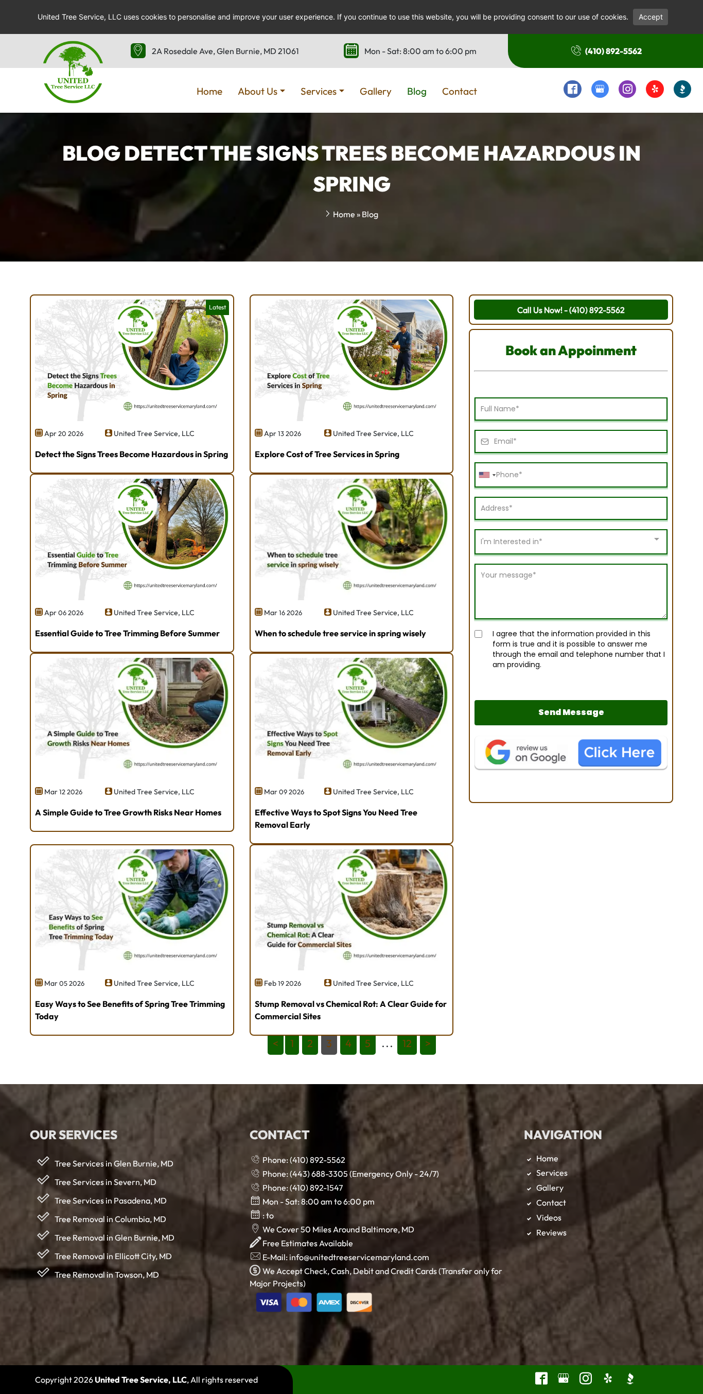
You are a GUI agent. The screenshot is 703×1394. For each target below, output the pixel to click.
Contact (551, 1202)
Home (344, 214)
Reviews (551, 1232)
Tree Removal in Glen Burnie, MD (114, 1237)
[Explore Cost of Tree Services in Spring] (352, 418)
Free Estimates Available (307, 1243)
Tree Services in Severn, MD (105, 1182)
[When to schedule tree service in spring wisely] (352, 597)
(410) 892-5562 (613, 51)
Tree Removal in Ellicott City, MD (113, 1256)
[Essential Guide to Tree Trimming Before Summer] (132, 597)
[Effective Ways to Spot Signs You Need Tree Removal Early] (352, 776)
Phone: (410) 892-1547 (302, 1187)
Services (552, 1173)
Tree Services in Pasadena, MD (111, 1200)
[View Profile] (572, 90)
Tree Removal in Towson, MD (107, 1274)
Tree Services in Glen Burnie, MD (114, 1163)
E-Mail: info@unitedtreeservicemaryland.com (345, 1257)
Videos (548, 1217)
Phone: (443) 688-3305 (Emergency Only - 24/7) (350, 1174)
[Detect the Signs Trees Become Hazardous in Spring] (132, 418)
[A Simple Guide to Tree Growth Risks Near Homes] (132, 776)
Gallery (550, 1187)
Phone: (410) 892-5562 (303, 1160)
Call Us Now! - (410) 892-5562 (571, 310)
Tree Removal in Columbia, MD (110, 1219)
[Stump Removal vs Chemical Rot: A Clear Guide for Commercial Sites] (352, 967)
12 (407, 1043)
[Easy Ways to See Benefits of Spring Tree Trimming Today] (132, 967)
